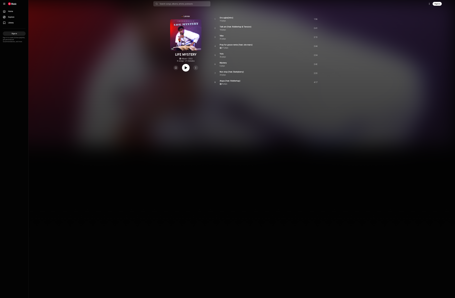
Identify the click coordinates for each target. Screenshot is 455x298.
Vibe (221, 36)
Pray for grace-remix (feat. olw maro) (236, 45)
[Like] (298, 19)
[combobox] (185, 3)
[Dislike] (302, 19)
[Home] (12, 3)
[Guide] (4, 3)
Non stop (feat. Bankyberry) (232, 72)
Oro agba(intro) (226, 18)
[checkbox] (315, 19)
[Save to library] (175, 67)
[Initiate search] (157, 4)
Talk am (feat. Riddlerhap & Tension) (235, 27)
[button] (175, 67)
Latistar (187, 16)
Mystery (223, 63)
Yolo (222, 54)
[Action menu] (195, 67)
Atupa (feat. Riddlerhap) (230, 81)
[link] (14, 11)
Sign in (437, 4)
